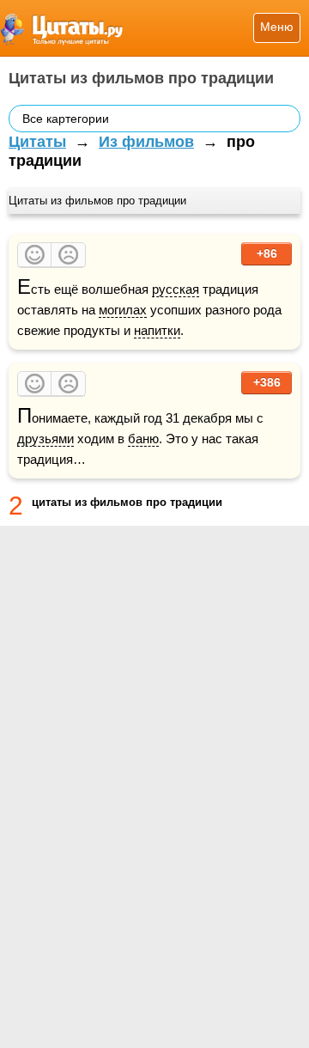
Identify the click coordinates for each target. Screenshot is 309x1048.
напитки (157, 330)
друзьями (45, 438)
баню (143, 438)
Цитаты (37, 141)
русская (175, 289)
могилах (123, 309)
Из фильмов (146, 141)
